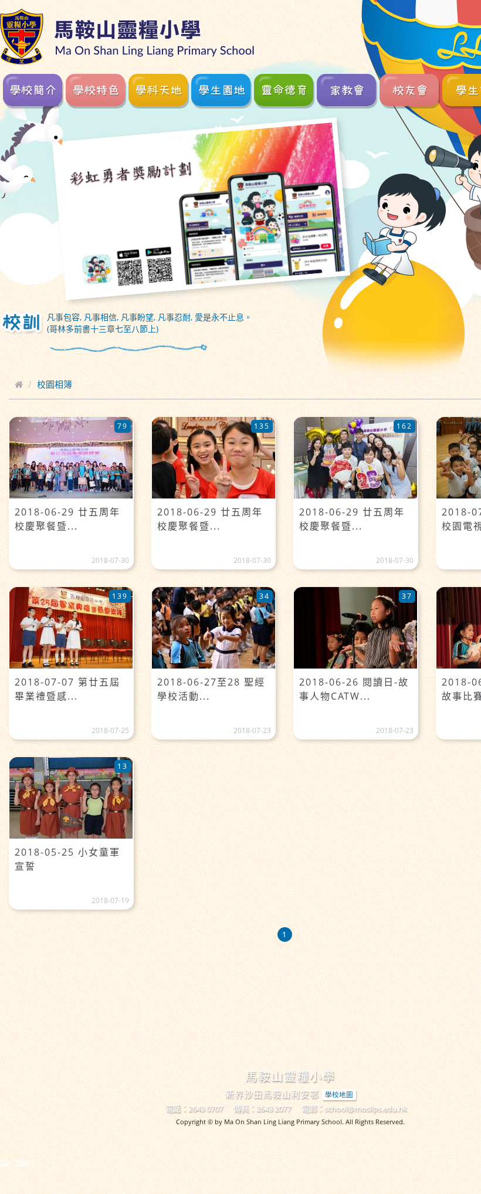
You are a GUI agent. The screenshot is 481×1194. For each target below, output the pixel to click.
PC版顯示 (21, 1163)
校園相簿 (54, 384)
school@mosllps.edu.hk (365, 1108)
